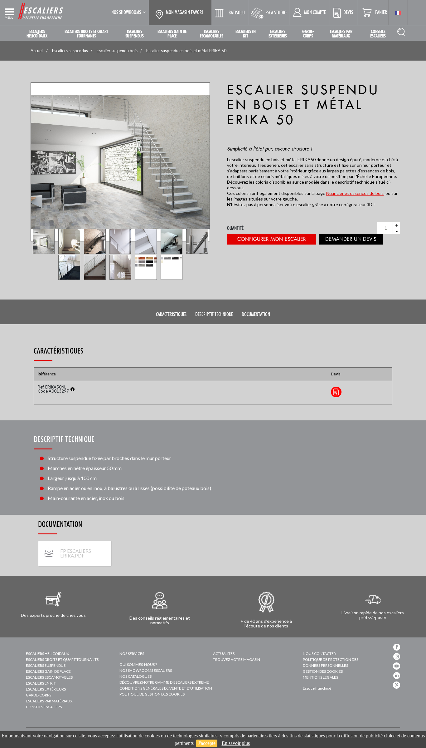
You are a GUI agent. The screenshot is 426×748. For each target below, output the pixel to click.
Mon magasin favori (184, 12)
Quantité (235, 228)
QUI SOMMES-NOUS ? (138, 664)
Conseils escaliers (44, 707)
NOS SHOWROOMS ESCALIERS (145, 670)
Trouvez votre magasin (236, 659)
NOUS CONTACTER (319, 653)
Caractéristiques (171, 314)
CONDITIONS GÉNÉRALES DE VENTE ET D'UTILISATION (165, 688)
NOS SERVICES (131, 653)
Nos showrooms (126, 12)
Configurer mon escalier (271, 239)
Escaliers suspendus (45, 665)
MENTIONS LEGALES (320, 677)
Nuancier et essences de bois (355, 193)
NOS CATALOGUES (135, 676)
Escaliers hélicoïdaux (47, 653)
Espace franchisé (317, 688)
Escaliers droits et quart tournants (62, 659)
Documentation (256, 314)
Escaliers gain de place (48, 671)
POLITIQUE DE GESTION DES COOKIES (152, 694)
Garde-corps (38, 695)
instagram (396, 656)
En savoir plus (236, 743)
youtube (396, 666)
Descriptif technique (214, 314)
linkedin (396, 675)
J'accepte (206, 743)
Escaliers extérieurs (46, 689)
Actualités (224, 653)
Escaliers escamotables (49, 677)
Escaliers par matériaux (49, 701)
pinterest (396, 685)
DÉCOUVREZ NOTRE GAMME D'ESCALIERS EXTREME (164, 682)
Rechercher (401, 32)
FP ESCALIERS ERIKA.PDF (75, 553)
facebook (396, 647)
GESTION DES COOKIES (323, 671)
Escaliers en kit (41, 683)
